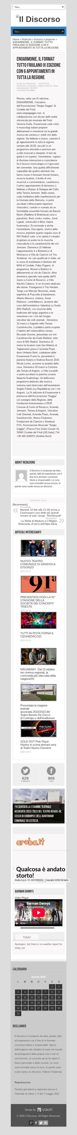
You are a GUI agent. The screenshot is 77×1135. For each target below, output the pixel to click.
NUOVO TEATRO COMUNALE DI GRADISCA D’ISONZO (37, 564)
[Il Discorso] (38, 19)
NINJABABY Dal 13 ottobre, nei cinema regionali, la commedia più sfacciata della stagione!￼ (38, 674)
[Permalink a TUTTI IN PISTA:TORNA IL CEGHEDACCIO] (38, 628)
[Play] (17, 923)
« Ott (17, 1018)
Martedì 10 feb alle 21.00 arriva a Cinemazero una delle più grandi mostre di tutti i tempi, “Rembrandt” (40, 511)
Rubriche (26, 39)
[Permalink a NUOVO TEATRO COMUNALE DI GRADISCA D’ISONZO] (38, 555)
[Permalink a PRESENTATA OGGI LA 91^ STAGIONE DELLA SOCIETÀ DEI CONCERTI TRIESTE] (38, 591)
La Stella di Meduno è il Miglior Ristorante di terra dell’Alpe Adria (37, 521)
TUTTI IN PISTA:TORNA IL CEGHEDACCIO (37, 635)
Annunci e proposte (44, 39)
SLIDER (33, 88)
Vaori (44, 1110)
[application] (38, 912)
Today (27, 937)
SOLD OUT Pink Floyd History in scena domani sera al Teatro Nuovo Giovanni (38, 744)
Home (16, 39)
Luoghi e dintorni (44, 86)
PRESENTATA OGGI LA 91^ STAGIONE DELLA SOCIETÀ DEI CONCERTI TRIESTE (38, 602)
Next (61, 807)
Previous (16, 807)
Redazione (31, 83)
